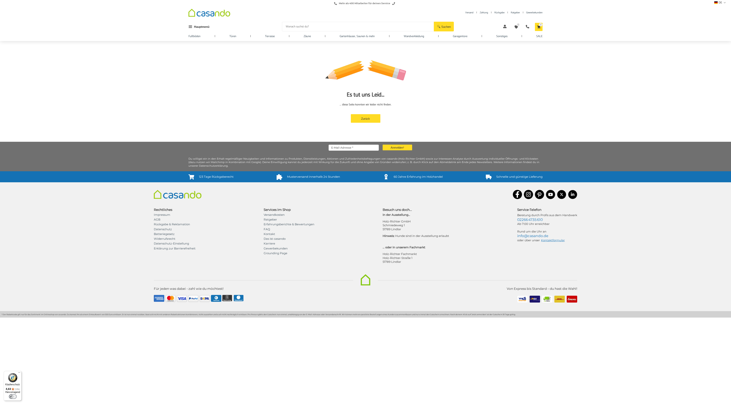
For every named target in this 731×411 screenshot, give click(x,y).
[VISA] (182, 299)
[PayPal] (193, 299)
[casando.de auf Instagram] (528, 195)
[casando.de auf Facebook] (517, 195)
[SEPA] (205, 299)
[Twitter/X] (561, 195)
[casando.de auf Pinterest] (539, 195)
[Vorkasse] (216, 299)
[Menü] (19, 373)
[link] (175, 248)
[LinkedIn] (572, 195)
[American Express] (159, 299)
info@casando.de (532, 236)
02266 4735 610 (530, 219)
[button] (444, 26)
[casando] (209, 13)
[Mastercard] (170, 299)
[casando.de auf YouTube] (550, 195)
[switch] (13, 396)
